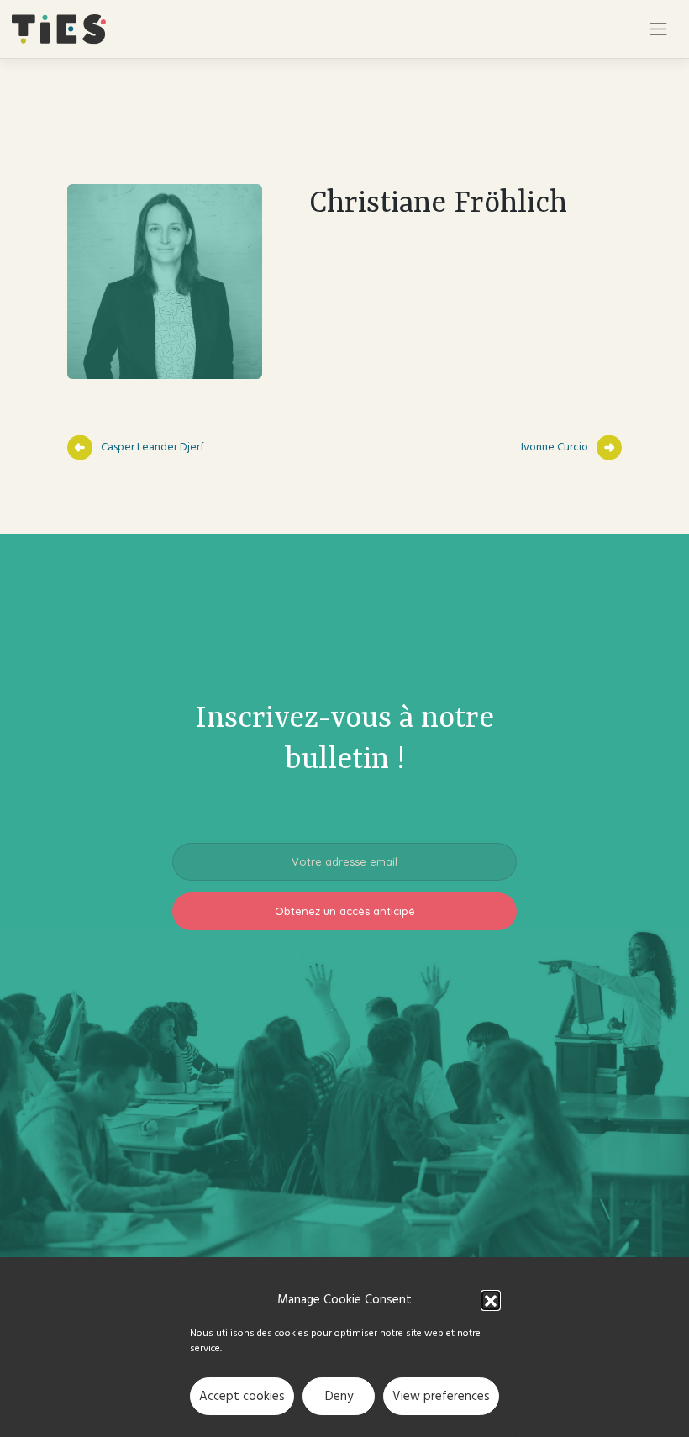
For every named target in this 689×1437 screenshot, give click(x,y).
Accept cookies (242, 1396)
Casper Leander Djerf (152, 447)
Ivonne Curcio (554, 447)
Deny (339, 1396)
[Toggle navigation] (658, 29)
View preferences (441, 1396)
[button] (490, 1300)
